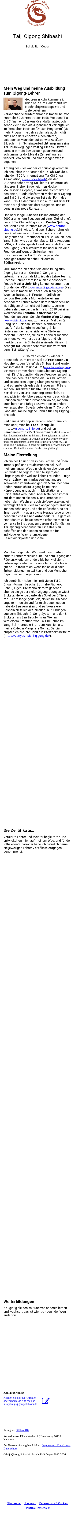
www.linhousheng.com (57, 367)
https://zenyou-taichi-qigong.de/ (27, 635)
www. (8, 320)
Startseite (14, 1503)
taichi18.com (19, 320)
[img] (37, 13)
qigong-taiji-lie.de (27, 428)
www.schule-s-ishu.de (34, 179)
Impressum (43, 1508)
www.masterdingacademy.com (46, 287)
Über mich (30, 1503)
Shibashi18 (22, 1430)
